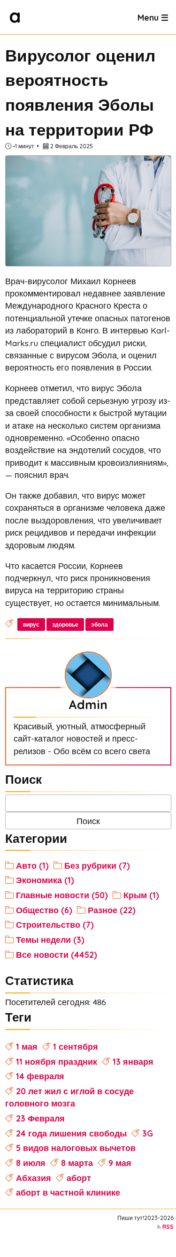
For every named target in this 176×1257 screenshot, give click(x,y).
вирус (31, 624)
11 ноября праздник (56, 1061)
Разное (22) (112, 910)
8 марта (77, 1163)
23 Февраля (40, 1118)
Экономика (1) (45, 880)
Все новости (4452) (56, 954)
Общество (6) (44, 910)
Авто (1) (32, 865)
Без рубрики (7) (97, 865)
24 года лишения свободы (71, 1133)
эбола (99, 624)
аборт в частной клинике (68, 1192)
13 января (133, 1061)
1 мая (27, 1046)
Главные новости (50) (62, 895)
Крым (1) (141, 895)
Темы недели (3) (50, 939)
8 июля (31, 1163)
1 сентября (75, 1046)
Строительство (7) (55, 924)
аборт (79, 1178)
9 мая (119, 1163)
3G (147, 1133)
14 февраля (40, 1076)
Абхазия (33, 1178)
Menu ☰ (153, 17)
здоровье (65, 624)
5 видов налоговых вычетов (76, 1148)
